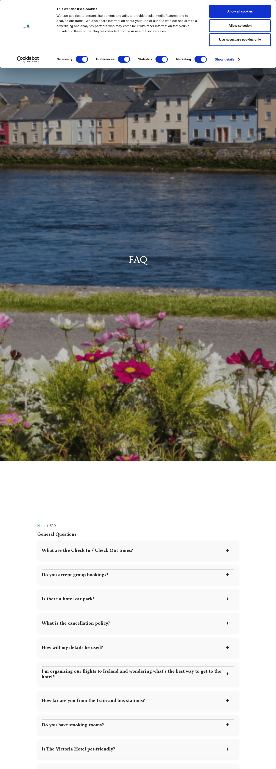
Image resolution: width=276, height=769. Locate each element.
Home (41, 526)
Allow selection (240, 25)
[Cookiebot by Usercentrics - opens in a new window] (28, 59)
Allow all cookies (240, 11)
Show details (224, 59)
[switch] (124, 59)
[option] (138, 230)
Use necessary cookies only (240, 39)
